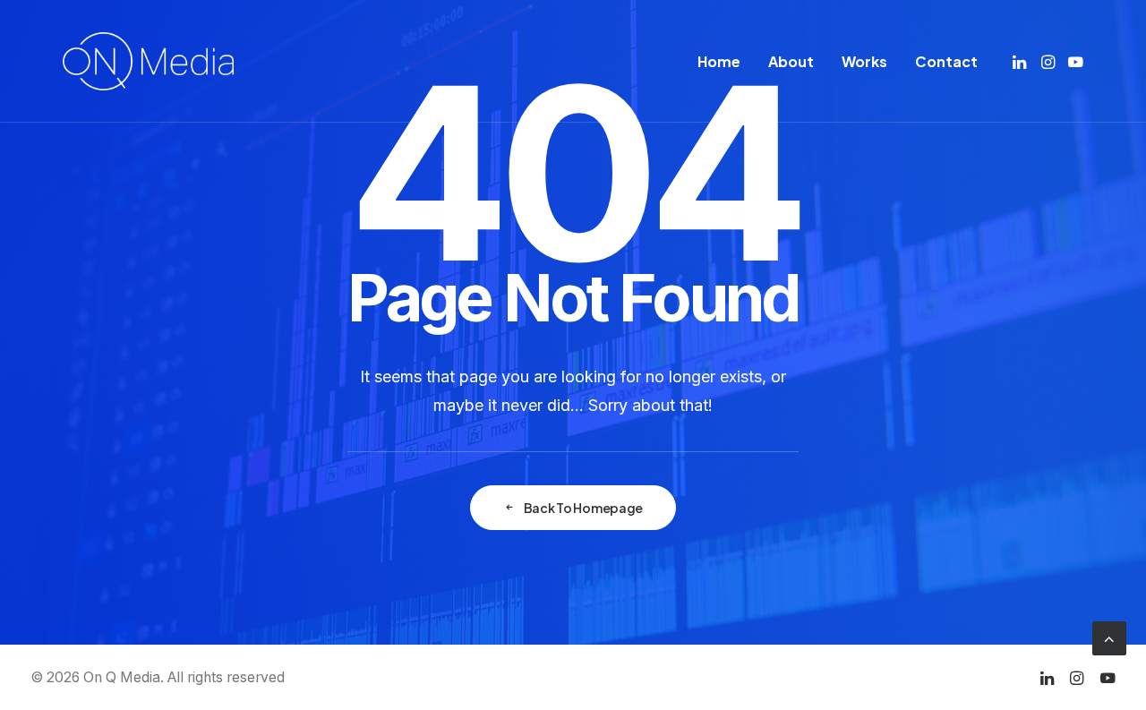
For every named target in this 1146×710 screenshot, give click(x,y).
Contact (946, 61)
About (791, 61)
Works (864, 61)
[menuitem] (719, 61)
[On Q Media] (148, 61)
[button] (1021, 61)
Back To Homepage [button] (584, 508)
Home (718, 61)
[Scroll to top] (1109, 637)
